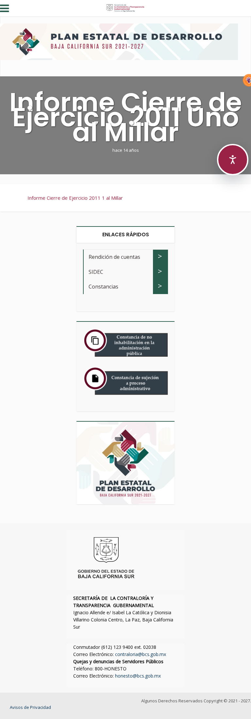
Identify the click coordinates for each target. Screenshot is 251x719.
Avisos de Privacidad (30, 707)
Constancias (103, 286)
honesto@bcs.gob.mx (138, 676)
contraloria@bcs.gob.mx (140, 654)
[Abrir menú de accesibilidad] (232, 159)
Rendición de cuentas (114, 256)
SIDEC (96, 271)
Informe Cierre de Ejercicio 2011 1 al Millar (75, 198)
